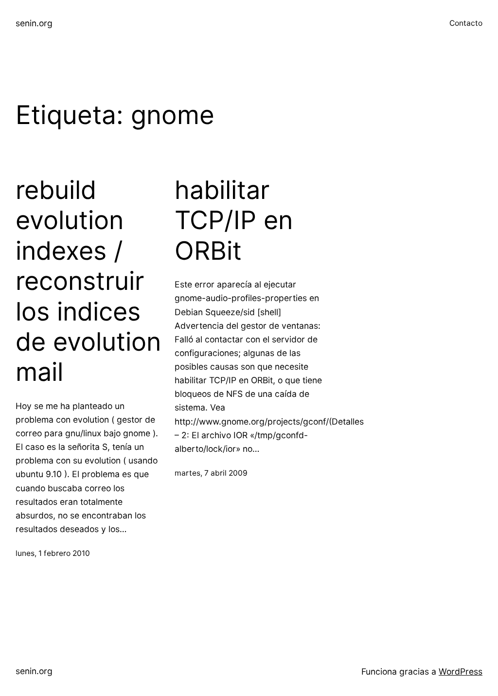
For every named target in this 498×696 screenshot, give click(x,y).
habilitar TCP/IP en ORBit (234, 220)
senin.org (34, 23)
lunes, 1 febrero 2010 (53, 553)
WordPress (460, 671)
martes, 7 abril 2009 (211, 473)
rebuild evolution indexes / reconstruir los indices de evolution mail (88, 281)
